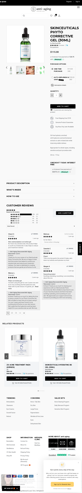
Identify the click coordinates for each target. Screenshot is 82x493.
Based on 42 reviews (13, 212)
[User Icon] (59, 16)
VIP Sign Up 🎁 (9, 488)
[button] (54, 45)
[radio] (52, 69)
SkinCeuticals (56, 43)
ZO (7, 369)
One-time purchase (58, 70)
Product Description (18, 183)
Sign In (78, 1)
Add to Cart (22, 378)
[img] (20, 239)
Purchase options (58, 64)
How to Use (12, 196)
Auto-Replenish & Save (61, 78)
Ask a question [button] (64, 213)
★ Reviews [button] (80, 248)
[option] (25, 44)
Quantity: (54, 91)
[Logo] (41, 9)
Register (69, 1)
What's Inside (13, 190)
